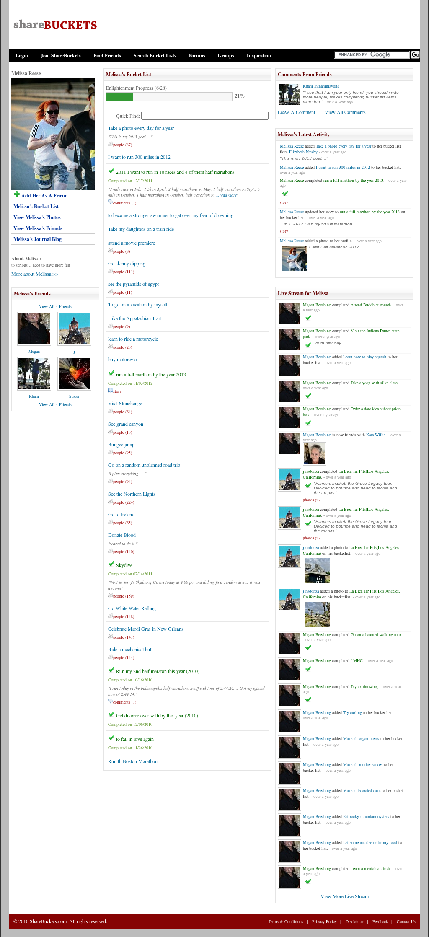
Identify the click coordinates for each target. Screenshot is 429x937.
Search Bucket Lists (155, 55)
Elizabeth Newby (303, 152)
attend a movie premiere (131, 242)
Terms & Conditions (286, 921)
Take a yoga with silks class (374, 383)
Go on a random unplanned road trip (144, 464)
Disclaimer (355, 921)
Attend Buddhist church (371, 305)
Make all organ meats (361, 738)
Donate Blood (122, 534)
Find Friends (107, 55)
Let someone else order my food (370, 842)
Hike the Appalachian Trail (134, 318)
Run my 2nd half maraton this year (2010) (157, 671)
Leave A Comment (296, 112)
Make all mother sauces (362, 764)
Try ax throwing (364, 686)
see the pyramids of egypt (133, 283)
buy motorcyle (122, 359)
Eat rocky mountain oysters (366, 816)
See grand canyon (125, 423)
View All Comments (345, 112)
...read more (226, 195)
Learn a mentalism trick (370, 868)
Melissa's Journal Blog (37, 239)
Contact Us (406, 921)
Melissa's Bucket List (36, 206)
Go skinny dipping (126, 263)
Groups (226, 55)
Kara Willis (375, 434)
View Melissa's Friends (37, 228)
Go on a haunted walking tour (376, 634)
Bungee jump (121, 444)
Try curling (352, 712)
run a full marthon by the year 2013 (151, 374)
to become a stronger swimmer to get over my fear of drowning (170, 215)
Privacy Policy (324, 921)
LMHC (357, 660)
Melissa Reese (292, 146)
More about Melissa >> (34, 273)
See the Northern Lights (131, 493)
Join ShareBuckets (61, 55)
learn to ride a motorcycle (133, 338)
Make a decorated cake (361, 790)
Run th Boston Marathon (133, 761)
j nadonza (311, 471)
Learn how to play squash (364, 357)
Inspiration (259, 55)
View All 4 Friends (55, 306)
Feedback (380, 921)
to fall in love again (135, 738)
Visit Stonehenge (125, 403)
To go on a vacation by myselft (138, 304)
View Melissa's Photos (37, 217)
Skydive (124, 565)
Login (22, 55)
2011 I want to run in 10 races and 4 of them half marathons (175, 171)
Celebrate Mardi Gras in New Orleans (145, 628)
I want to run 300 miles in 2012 (139, 156)
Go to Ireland (121, 514)
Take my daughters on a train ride (141, 228)
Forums (197, 55)
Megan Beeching (317, 305)
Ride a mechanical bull (130, 649)
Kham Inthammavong (321, 86)
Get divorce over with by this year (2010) (157, 715)
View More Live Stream (344, 896)
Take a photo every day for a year (141, 127)
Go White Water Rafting (132, 608)
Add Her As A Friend (44, 195)
